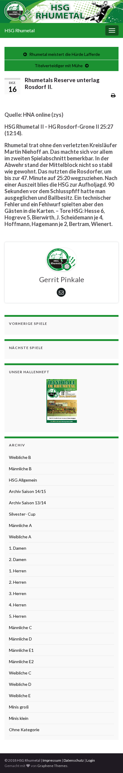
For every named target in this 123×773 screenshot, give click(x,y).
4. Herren (17, 604)
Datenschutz (74, 760)
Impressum (52, 760)
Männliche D (20, 638)
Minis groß (19, 706)
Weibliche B (20, 457)
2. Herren (17, 582)
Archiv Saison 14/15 (27, 491)
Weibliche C (20, 672)
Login (90, 760)
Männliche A (20, 525)
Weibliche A (20, 536)
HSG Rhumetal (19, 30)
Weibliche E (20, 695)
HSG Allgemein (23, 479)
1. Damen (17, 548)
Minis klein (18, 718)
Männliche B (20, 468)
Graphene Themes (52, 765)
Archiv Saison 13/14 (27, 502)
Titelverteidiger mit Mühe (59, 65)
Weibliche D (20, 684)
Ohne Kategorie (24, 729)
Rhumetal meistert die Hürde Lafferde (64, 54)
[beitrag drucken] (113, 95)
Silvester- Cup (22, 514)
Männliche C (20, 627)
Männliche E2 (21, 661)
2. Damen (17, 559)
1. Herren (17, 570)
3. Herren (17, 593)
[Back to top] (109, 759)
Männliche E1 (21, 650)
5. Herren (17, 616)
